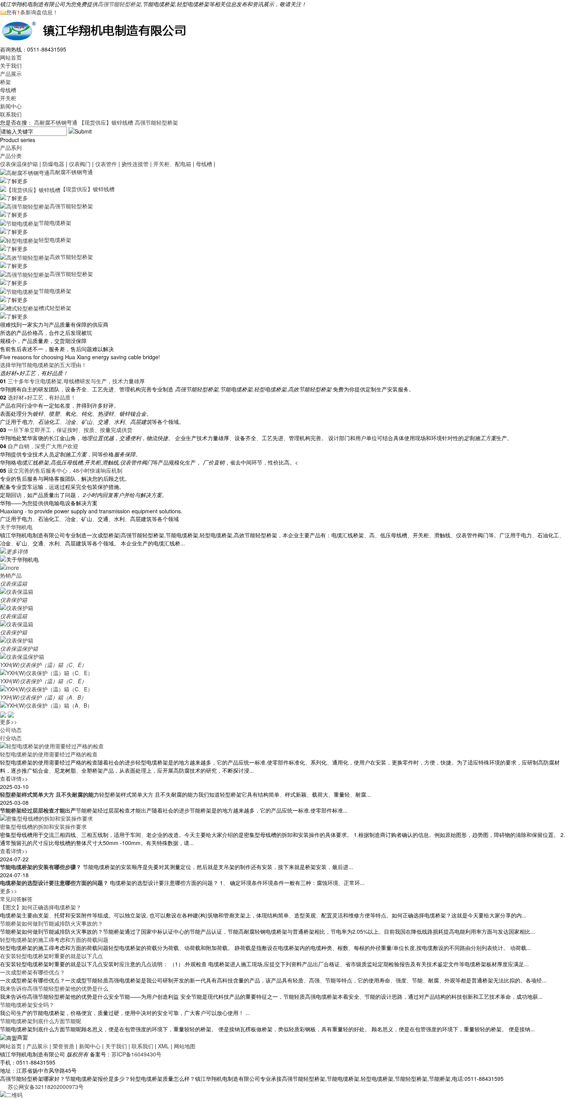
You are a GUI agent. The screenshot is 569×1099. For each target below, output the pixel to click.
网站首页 (11, 57)
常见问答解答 (16, 899)
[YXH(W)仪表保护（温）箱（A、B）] (46, 705)
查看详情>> (14, 778)
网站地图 (184, 1046)
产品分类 (11, 155)
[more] (9, 567)
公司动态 (11, 730)
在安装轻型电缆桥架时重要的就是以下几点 (51, 956)
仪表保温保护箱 (19, 164)
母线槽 (8, 90)
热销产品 (11, 575)
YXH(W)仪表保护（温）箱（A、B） (43, 697)
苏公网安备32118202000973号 (46, 1086)
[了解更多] (14, 180)
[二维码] (11, 1094)
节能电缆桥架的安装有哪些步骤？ (40, 867)
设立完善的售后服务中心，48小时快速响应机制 (65, 470)
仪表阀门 (80, 164)
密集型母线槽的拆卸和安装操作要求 (43, 826)
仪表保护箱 (13, 600)
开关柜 (8, 98)
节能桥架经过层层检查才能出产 (38, 810)
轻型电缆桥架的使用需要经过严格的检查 (49, 754)
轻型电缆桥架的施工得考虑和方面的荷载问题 (54, 939)
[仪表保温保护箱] (22, 656)
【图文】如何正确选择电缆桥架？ (40, 907)
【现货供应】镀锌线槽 (106, 122)
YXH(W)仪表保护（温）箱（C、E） (43, 665)
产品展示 (11, 73)
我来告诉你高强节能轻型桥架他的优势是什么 (54, 988)
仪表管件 (106, 164)
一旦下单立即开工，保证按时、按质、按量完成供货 (70, 430)
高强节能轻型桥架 (119, 4)
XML (163, 1046)
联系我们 (11, 114)
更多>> (8, 721)
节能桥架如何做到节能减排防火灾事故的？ (51, 923)
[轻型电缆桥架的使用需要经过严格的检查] (52, 745)
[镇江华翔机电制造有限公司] (97, 30)
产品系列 (11, 147)
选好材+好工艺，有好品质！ (42, 397)
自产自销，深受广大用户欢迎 (43, 446)
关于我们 (11, 65)
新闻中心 (11, 106)
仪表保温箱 (13, 583)
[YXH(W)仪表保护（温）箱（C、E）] (46, 672)
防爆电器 (53, 164)
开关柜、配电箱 (172, 164)
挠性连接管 (135, 164)
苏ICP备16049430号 (136, 1054)
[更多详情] (14, 551)
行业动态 (11, 738)
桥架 (5, 82)
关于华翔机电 (16, 527)
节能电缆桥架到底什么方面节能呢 (40, 1021)
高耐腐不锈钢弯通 (55, 122)
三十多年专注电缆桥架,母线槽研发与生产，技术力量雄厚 (76, 381)
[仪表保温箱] (16, 591)
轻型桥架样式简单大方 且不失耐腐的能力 (49, 794)
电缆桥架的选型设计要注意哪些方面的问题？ (54, 882)
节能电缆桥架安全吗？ (27, 1004)
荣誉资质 (63, 1046)
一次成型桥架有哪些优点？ (32, 972)
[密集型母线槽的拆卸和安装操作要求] (46, 817)
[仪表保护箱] (16, 607)
